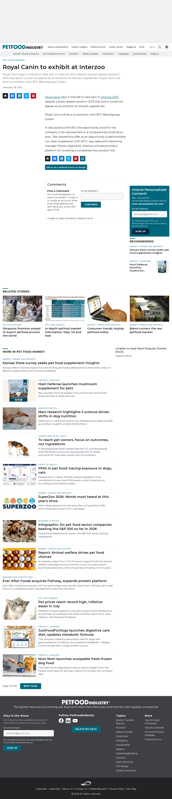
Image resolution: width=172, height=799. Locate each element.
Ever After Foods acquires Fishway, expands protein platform (55, 581)
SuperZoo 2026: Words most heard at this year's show (73, 499)
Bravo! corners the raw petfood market (146, 330)
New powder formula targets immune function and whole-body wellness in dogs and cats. (72, 394)
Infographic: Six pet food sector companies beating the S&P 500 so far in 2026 (75, 527)
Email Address (90, 191)
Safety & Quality (48, 464)
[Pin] (33, 95)
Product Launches (140, 261)
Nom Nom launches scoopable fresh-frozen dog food (75, 661)
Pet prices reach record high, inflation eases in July (70, 604)
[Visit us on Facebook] (61, 720)
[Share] (12, 95)
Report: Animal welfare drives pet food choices (71, 555)
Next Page (30, 686)
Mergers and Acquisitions (18, 577)
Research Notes (47, 408)
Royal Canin (53, 97)
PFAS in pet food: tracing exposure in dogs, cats (75, 470)
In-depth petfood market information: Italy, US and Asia (63, 332)
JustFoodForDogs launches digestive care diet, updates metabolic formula (74, 632)
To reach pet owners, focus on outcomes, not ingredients (73, 442)
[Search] (159, 47)
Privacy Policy (116, 789)
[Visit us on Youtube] (75, 720)
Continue (91, 204)
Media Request (98, 789)
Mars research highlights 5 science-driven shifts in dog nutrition (73, 414)
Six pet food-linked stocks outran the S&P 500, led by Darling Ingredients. (73, 535)
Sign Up (140, 231)
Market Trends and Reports (146, 246)
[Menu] (166, 47)
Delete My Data (86, 729)
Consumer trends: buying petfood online (105, 330)
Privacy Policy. (154, 226)
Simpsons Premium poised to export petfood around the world (21, 332)
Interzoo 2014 (109, 97)
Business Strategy (49, 521)
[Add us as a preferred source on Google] (82, 158)
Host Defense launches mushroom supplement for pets (140, 267)
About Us (67, 789)
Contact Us (81, 789)
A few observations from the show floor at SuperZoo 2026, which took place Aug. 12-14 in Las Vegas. (71, 507)
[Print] (5, 95)
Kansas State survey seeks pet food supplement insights (149, 251)
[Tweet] (26, 95)
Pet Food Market (14, 60)
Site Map (131, 789)
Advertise (55, 789)
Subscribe (41, 789)
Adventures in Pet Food (52, 436)
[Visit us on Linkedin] (68, 720)
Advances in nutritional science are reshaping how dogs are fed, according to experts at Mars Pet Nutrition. (75, 422)
